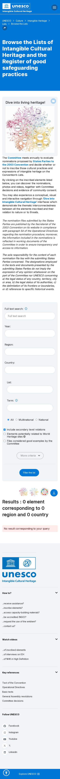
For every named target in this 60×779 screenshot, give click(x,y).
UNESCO (6, 20)
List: (9, 382)
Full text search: (14, 308)
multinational (26, 419)
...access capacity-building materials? (21, 612)
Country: (10, 362)
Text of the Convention (14, 682)
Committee (14, 157)
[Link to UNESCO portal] (20, 6)
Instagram (13, 732)
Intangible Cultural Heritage (17, 11)
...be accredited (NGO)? (14, 617)
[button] (4, 29)
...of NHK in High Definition (15, 659)
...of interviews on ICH (13, 654)
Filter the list (29, 472)
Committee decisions (12, 701)
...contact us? (8, 626)
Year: (8, 326)
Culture (19, 20)
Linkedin (13, 752)
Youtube (13, 739)
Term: (10, 400)
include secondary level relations (26, 429)
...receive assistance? (13, 603)
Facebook (14, 725)
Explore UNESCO (28, 774)
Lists (4, 24)
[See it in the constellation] (23, 492)
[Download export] (54, 494)
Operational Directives (13, 687)
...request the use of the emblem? (19, 621)
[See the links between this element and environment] (34, 492)
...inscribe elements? (12, 608)
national (43, 419)
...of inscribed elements (14, 650)
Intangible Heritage (37, 20)
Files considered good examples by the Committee (29, 442)
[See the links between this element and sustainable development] (44, 492)
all (12, 419)
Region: (9, 344)
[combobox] (30, 333)
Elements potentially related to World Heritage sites (28, 435)
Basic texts (7, 691)
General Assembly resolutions (17, 696)
